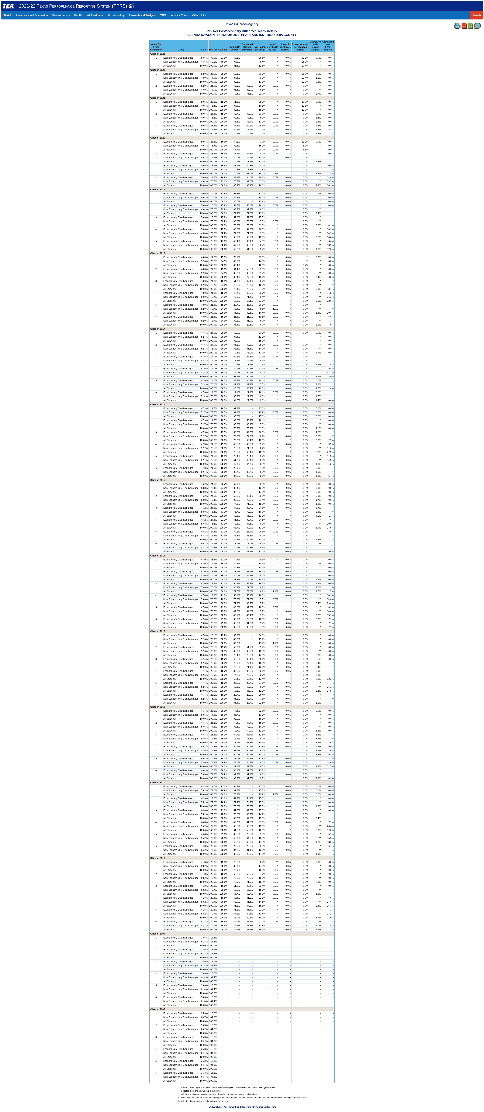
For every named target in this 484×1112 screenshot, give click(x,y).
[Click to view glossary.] (477, 25)
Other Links (199, 15)
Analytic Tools (179, 15)
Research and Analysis (142, 15)
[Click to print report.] (457, 25)
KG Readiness (95, 15)
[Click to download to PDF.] (464, 25)
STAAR (7, 15)
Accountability (116, 15)
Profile (78, 15)
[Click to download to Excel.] (470, 25)
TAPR (163, 15)
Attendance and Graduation (32, 15)
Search (477, 15)
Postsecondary (61, 15)
